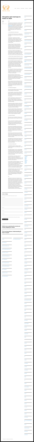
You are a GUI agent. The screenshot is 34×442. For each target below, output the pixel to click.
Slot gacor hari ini (26, 176)
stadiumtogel (25, 209)
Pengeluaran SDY (26, 333)
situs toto (25, 195)
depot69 (26, 136)
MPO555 (25, 283)
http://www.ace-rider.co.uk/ (5, 252)
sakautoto (25, 353)
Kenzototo (25, 149)
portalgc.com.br (10, 25)
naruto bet (25, 222)
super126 (25, 139)
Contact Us (26, 8)
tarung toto (25, 293)
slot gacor (25, 286)
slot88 (25, 146)
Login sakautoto (26, 363)
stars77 (25, 229)
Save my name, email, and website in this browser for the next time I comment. (11, 217)
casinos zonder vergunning (27, 74)
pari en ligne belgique (26, 106)
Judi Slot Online (26, 431)
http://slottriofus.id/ (4, 242)
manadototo (25, 366)
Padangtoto (25, 259)
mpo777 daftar (26, 192)
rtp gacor (25, 276)
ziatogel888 (26, 156)
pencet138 (25, 266)
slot (24, 27)
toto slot (25, 47)
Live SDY (25, 393)
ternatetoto (25, 256)
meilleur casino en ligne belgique (27, 40)
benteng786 (26, 160)
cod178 (25, 159)
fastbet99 (25, 346)
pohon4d (25, 239)
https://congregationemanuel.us (5, 262)
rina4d (25, 129)
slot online (25, 30)
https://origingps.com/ (4, 259)
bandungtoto (25, 57)
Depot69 (26, 162)
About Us (18, 8)
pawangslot (25, 113)
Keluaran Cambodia (26, 323)
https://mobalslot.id (4, 269)
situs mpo (25, 246)
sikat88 (25, 158)
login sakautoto (26, 320)
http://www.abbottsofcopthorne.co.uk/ (6, 249)
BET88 (25, 116)
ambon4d (25, 313)
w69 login (25, 410)
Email (3, 210)
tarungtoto (25, 249)
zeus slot (25, 20)
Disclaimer (30, 8)
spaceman (25, 400)
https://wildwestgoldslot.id (5, 276)
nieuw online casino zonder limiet (28, 68)
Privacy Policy (22, 8)
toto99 (25, 163)
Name (3, 207)
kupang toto (25, 373)
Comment (3, 197)
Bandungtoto (25, 232)
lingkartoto (25, 37)
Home (15, 8)
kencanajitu (25, 219)
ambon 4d (25, 77)
